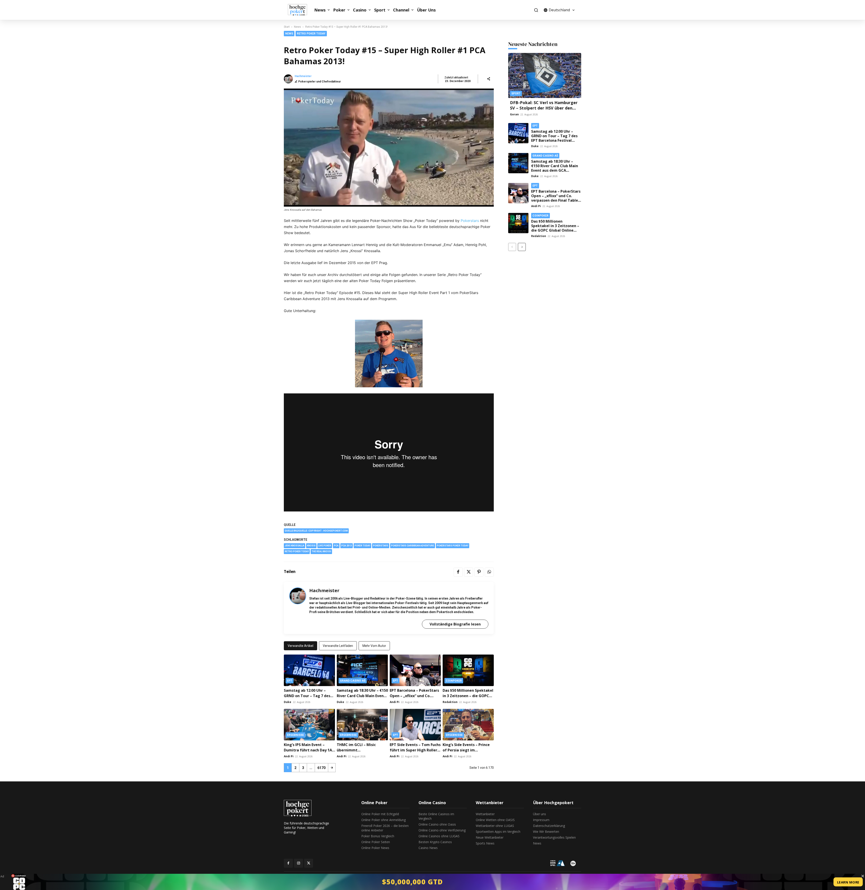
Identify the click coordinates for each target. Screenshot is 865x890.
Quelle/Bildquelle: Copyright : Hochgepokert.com (316, 530)
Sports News (485, 843)
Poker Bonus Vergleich (377, 836)
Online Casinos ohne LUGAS (439, 836)
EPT (289, 680)
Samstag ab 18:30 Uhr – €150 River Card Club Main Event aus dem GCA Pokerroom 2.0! (554, 168)
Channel (401, 10)
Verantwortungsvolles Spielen (554, 837)
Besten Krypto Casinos (435, 842)
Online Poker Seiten (375, 842)
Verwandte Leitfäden (338, 646)
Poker (339, 10)
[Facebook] (458, 572)
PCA (336, 545)
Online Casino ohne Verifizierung (442, 830)
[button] (536, 10)
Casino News (428, 848)
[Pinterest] (478, 572)
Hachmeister (303, 76)
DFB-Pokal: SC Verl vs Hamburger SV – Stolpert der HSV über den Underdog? (544, 108)
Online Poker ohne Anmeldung (383, 820)
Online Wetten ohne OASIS (495, 820)
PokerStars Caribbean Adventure (412, 545)
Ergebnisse (295, 735)
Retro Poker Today (311, 33)
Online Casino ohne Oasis (437, 824)
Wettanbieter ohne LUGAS (495, 826)
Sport (379, 10)
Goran (514, 114)
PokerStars (380, 545)
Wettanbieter (485, 814)
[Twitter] (468, 572)
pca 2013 (346, 545)
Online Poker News (375, 848)
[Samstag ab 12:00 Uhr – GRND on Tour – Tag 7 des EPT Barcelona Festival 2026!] (309, 670)
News (320, 10)
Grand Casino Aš (352, 680)
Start (287, 26)
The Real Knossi (321, 551)
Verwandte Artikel (300, 646)
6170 (321, 768)
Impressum (541, 820)
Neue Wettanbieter (489, 837)
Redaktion (450, 702)
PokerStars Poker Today (452, 545)
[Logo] (299, 10)
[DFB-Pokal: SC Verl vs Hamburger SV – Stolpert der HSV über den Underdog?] (544, 75)
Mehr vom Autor (374, 646)
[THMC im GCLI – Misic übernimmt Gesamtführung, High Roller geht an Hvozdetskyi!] (362, 724)
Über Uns (426, 10)
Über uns (539, 814)
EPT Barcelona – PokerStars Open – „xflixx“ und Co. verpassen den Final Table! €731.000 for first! (555, 198)
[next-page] (332, 767)
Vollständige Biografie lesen (455, 624)
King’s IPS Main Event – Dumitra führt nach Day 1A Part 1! (308, 750)
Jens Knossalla (294, 545)
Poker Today (362, 545)
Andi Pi (394, 702)
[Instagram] (298, 863)
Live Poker (324, 545)
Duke (287, 702)
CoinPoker (454, 680)
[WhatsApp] (489, 572)
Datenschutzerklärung (549, 826)
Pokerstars (470, 220)
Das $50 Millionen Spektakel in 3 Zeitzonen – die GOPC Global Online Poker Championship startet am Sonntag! (555, 230)
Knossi (311, 545)
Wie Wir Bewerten (546, 831)
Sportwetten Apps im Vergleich (498, 831)
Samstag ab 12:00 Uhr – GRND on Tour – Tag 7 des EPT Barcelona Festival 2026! (309, 696)
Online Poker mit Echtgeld (380, 814)
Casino (359, 10)
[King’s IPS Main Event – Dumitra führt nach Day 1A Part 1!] (309, 724)
